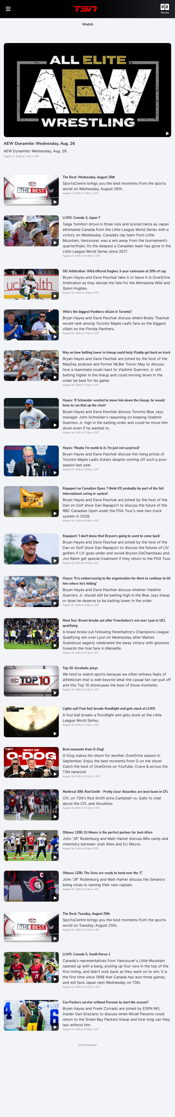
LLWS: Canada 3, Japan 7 (81, 217)
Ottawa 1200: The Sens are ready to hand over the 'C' (103, 872)
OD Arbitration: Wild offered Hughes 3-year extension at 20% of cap (114, 271)
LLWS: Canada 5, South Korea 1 (86, 954)
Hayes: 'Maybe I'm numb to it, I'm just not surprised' (101, 447)
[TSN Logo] (85, 9)
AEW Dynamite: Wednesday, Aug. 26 (39, 143)
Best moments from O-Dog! (83, 749)
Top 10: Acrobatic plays (80, 668)
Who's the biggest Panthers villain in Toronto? (97, 311)
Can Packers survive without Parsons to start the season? (105, 1002)
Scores (165, 12)
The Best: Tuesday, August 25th (86, 913)
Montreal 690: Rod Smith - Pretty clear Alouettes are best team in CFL (115, 791)
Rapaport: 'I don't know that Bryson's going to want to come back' (111, 535)
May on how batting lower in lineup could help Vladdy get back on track (116, 352)
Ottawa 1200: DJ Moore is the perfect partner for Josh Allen (107, 832)
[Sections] (8, 8)
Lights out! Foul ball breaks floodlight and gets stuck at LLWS (109, 708)
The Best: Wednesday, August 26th (89, 177)
